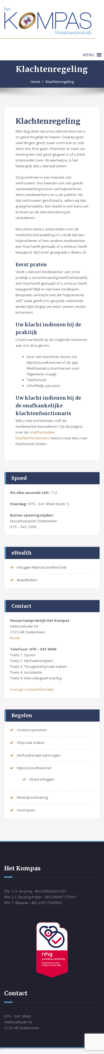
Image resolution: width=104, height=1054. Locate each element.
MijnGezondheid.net (34, 767)
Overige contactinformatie (32, 689)
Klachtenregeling (59, 81)
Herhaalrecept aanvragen (39, 755)
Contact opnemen (32, 729)
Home (35, 81)
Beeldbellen (27, 579)
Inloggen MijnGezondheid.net (42, 567)
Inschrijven (26, 810)
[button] (88, 54)
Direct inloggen (41, 779)
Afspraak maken (31, 742)
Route (15, 637)
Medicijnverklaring (32, 797)
